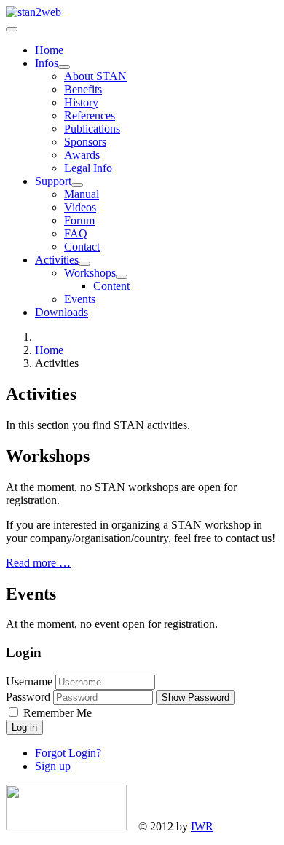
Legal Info (88, 168)
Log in (24, 727)
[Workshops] (121, 277)
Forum (79, 220)
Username (29, 681)
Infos (46, 63)
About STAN (95, 76)
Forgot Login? (68, 753)
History (81, 102)
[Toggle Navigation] (11, 29)
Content (111, 286)
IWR (202, 826)
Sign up (53, 766)
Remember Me (56, 713)
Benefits (83, 89)
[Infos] (64, 67)
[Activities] (84, 264)
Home (49, 50)
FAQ (75, 233)
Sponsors (85, 141)
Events (79, 299)
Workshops (90, 273)
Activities (57, 260)
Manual (81, 194)
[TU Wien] (66, 826)
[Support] (77, 185)
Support (53, 181)
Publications (92, 128)
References (89, 115)
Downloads (61, 312)
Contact (82, 246)
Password (28, 697)
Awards (82, 155)
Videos (80, 207)
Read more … (38, 563)
